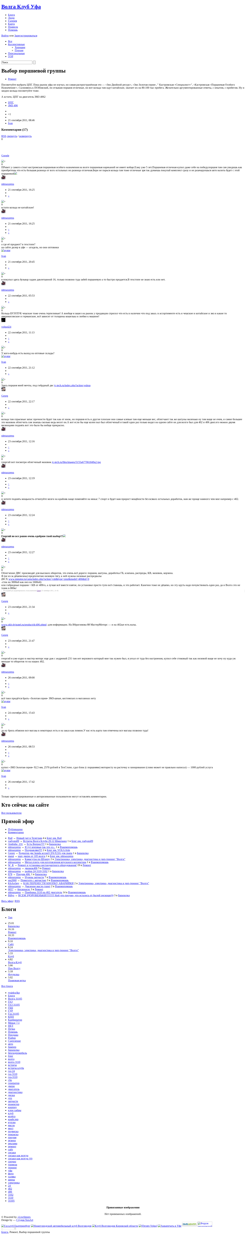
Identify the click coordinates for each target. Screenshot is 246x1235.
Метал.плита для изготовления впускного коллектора (55, 862)
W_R (11, 865)
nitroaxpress (7, 184)
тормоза (12, 1164)
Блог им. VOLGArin (58, 850)
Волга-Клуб (15, 962)
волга (11, 1059)
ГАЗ (10, 1001)
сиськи (12, 1152)
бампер (12, 1047)
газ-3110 (12, 1077)
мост (10, 1128)
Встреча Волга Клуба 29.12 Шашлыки (45, 841)
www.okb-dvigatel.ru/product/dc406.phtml (24, 624)
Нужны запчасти (34, 877)
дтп (10, 1098)
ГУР (10, 1010)
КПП (11, 1016)
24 (9, 1185)
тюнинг (12, 1167)
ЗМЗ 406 (13, 105)
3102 (10, 1194)
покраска (13, 1134)
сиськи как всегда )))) (20, 1158)
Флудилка (13, 974)
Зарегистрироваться (25, 35)
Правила (13, 26)
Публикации (15, 829)
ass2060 (12, 880)
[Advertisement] (40, 146)
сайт (10, 1149)
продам (12, 1137)
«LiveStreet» (24, 1217)
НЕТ (10, 1025)
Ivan (10, 123)
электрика (14, 1182)
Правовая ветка (17, 980)
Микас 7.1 (14, 1022)
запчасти (13, 1101)
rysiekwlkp (14, 992)
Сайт (11, 944)
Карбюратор (15, 1019)
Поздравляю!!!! (33, 850)
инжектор (13, 1104)
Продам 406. (23, 874)
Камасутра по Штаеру (37, 859)
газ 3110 (12, 1074)
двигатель (13, 1089)
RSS (3, 136)
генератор (13, 1083)
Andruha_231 (15, 844)
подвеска (13, 1131)
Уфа (21, 7)
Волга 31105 (15, 998)
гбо (10, 1080)
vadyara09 (13, 841)
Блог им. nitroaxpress (61, 856)
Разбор (12, 1037)
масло (11, 1125)
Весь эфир (7, 901)
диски (11, 1095)
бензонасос (23, 889)
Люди (11, 17)
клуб (10, 1113)
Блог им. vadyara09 (82, 841)
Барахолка (55, 844)
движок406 (31, 868)
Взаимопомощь (68, 847)
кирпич (12, 1107)
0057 (10, 889)
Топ (10, 917)
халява (12, 1176)
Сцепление (14, 1040)
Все (10, 41)
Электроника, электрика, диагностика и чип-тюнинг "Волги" (90, 859)
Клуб (11, 956)
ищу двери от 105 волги (31, 856)
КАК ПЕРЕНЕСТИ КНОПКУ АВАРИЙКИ (48, 883)
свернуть (12, 136)
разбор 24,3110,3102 (36, 871)
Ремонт (12, 79)
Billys (11, 895)
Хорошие (20, 47)
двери (11, 1086)
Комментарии (16, 832)
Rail (10, 838)
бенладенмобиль (17, 1053)
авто (10, 1044)
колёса (11, 1116)
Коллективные (16, 44)
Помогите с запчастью (33, 880)
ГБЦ (10, 1007)
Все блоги (7, 986)
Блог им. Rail (54, 838)
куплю (12, 1122)
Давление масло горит (37, 886)
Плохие (19, 50)
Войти (5, 35)
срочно (12, 1161)
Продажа (13, 1034)
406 (10, 1191)
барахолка (13, 1050)
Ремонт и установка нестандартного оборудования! (47, 865)
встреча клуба (16, 1068)
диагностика (15, 1092)
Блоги (11, 14)
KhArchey (13, 883)
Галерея (12, 20)
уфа (10, 1170)
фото (11, 1173)
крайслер (13, 1119)
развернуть (25, 136)
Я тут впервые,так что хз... (40, 847)
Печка (11, 1028)
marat (11, 856)
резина (12, 1140)
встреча (12, 1065)
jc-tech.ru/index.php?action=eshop (72, 385)
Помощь (13, 29)
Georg (4, 395)
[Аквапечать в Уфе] (169, 1225)
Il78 (10, 874)
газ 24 (11, 1071)
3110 (10, 1197)
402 (10, 1188)
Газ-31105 (13, 1013)
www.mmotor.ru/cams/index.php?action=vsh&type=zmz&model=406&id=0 (49, 579)
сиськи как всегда (18, 1155)
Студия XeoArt (24, 1220)
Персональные (16, 53)
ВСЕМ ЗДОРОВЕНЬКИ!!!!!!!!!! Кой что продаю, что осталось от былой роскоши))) (65, 895)
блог (10, 1056)
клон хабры (14, 1110)
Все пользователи (11, 812)
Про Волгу (14, 968)
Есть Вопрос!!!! (36, 844)
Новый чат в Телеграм (29, 838)
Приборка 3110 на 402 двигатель (43, 892)
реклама (12, 1143)
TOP (10, 56)
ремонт (12, 1146)
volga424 (6, 326)
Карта (11, 23)
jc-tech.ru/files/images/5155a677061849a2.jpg (76, 462)
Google (5, 155)
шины (11, 1179)
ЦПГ (10, 102)
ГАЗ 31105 (14, 1004)
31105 (11, 1200)
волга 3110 (14, 1062)
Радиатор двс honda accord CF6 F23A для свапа (45, 853)
